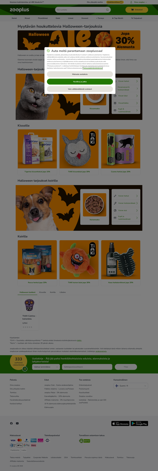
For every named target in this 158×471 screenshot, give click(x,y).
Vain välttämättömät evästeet (80, 89)
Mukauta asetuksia (80, 74)
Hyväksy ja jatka (80, 81)
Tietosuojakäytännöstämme (92, 68)
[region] (79, 70)
